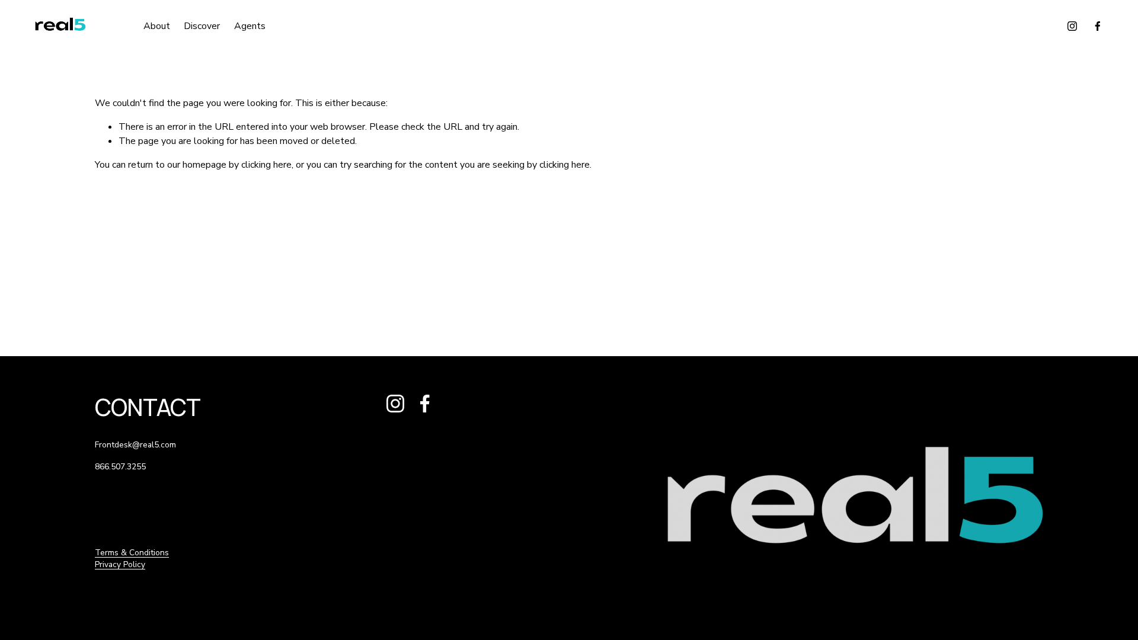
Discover (202, 26)
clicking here (266, 164)
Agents (250, 26)
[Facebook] (1098, 26)
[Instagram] (1072, 26)
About (156, 26)
